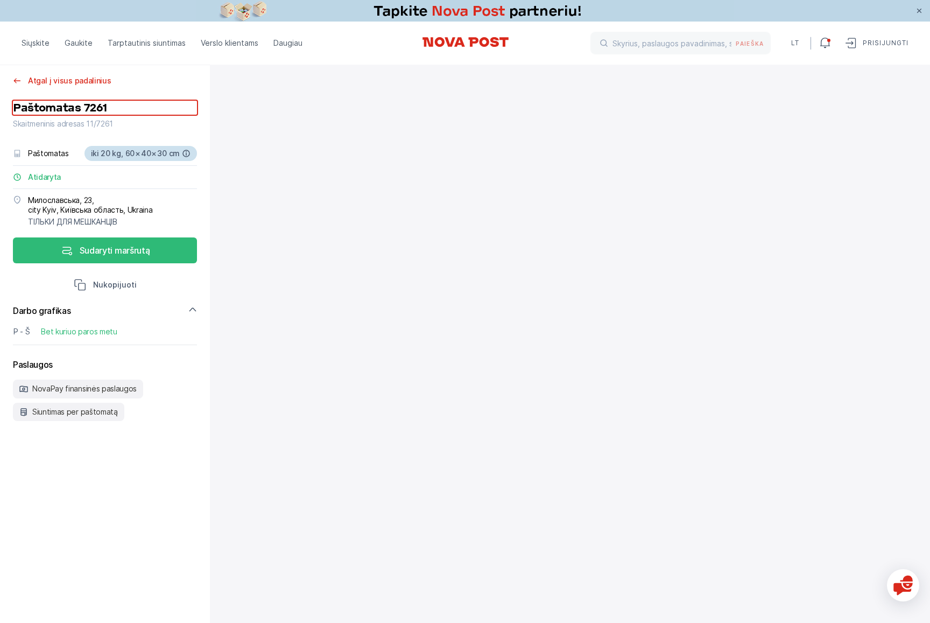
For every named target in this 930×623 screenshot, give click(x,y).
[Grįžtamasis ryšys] (903, 585)
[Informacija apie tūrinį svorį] (186, 153)
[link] (465, 11)
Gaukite (79, 42)
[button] (105, 285)
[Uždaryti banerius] (919, 10)
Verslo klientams (229, 42)
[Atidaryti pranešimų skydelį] (825, 43)
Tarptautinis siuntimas (147, 42)
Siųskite (36, 42)
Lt (795, 43)
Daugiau (287, 42)
